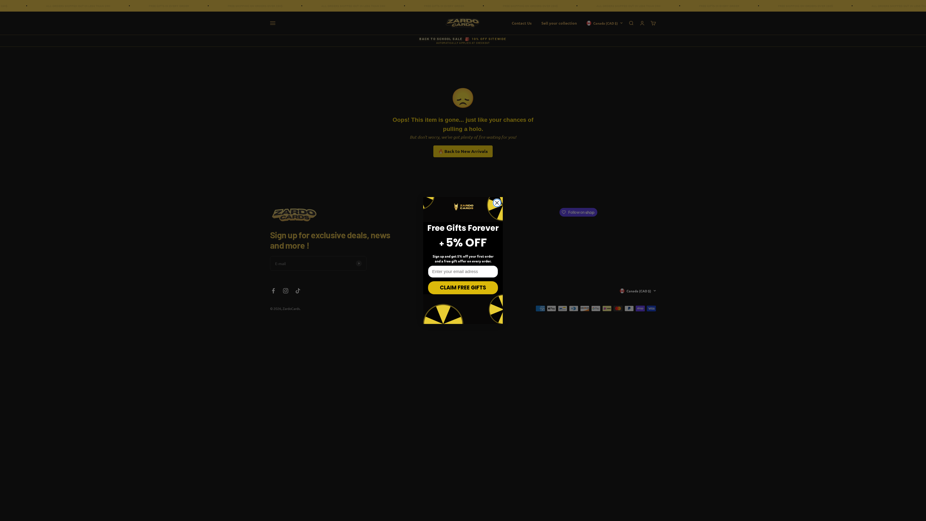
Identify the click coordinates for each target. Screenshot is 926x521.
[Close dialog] (497, 203)
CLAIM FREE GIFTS (463, 287)
